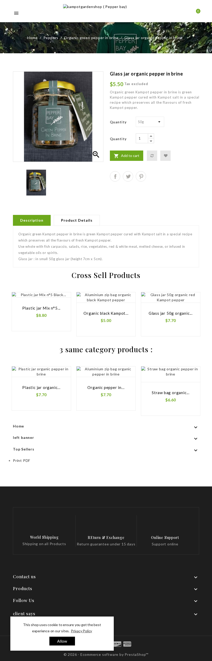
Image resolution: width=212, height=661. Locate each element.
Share (115, 176)
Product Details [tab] (77, 220)
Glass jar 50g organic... (171, 313)
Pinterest (141, 176)
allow (62, 641)
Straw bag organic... (171, 392)
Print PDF (21, 460)
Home (18, 426)
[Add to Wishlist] (165, 156)
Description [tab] (31, 220)
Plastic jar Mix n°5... (41, 308)
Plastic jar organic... (41, 387)
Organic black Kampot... (106, 313)
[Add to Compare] (152, 156)
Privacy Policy (81, 631)
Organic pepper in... (105, 387)
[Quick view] (61, 307)
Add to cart (126, 156)
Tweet (128, 176)
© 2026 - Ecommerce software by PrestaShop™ (106, 654)
